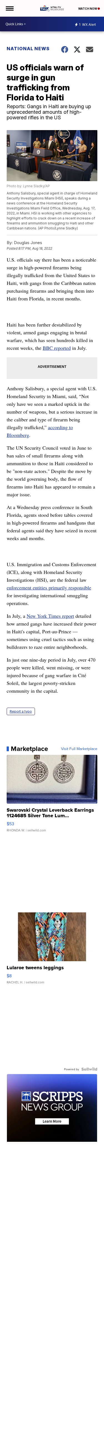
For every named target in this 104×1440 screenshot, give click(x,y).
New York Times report (50, 616)
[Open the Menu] (9, 8)
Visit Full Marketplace (79, 749)
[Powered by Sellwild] (89, 1069)
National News (28, 48)
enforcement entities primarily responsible (49, 587)
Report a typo (21, 711)
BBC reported (57, 348)
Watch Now (88, 8)
